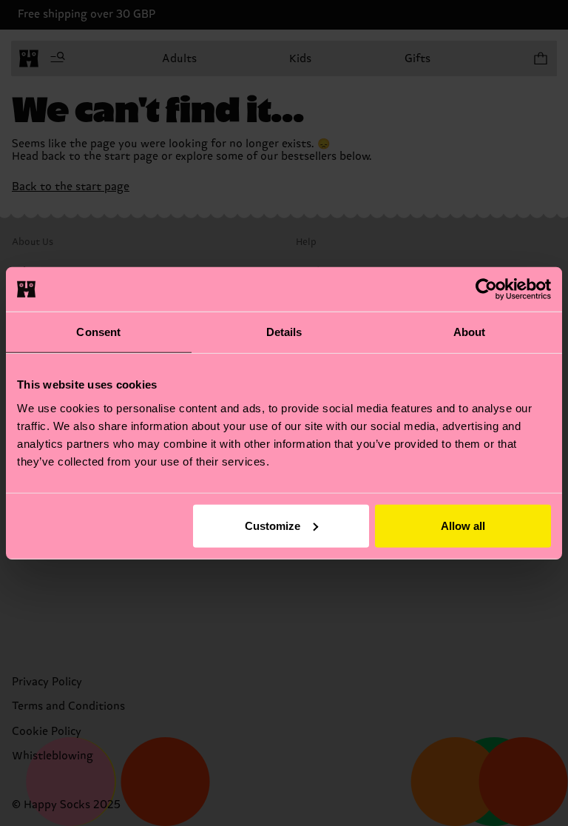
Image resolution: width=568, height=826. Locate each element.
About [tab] (469, 332)
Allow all (463, 525)
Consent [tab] (98, 332)
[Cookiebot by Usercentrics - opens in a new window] (486, 289)
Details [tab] (284, 332)
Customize (272, 525)
